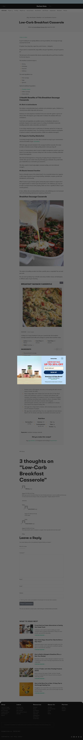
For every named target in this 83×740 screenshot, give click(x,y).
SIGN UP (54, 372)
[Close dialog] (62, 358)
